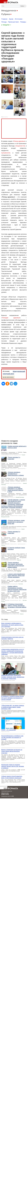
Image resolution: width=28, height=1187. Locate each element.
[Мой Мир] (15, 383)
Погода (4, 22)
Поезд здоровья (19, 141)
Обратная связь (5, 793)
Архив (11, 19)
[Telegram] (11, 383)
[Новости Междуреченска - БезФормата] (9, 2)
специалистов (20, 146)
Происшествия (13, 22)
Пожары (23, 22)
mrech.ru (6, 116)
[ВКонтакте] (3, 383)
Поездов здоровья (11, 318)
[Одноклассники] (7, 383)
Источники (18, 19)
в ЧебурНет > (6, 25)
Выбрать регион (5, 794)
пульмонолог (5, 153)
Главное (4, 19)
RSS (13, 796)
